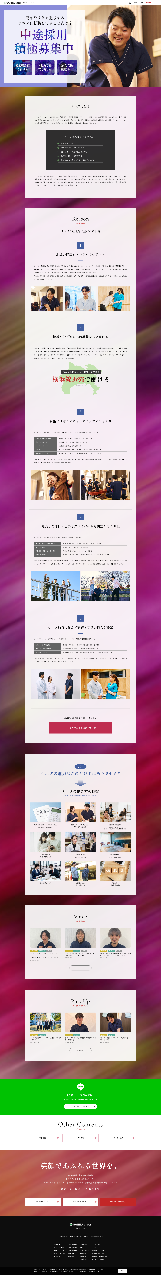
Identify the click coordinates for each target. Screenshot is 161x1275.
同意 (122, 1270)
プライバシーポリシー (99, 1259)
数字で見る (57, 1256)
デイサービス (84, 1244)
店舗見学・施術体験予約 (99, 1256)
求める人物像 (73, 1247)
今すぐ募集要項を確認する (80, 728)
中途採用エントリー (98, 1253)
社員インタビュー (59, 1253)
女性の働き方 (84, 1250)
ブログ (94, 1247)
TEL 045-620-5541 (97, 1236)
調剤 (81, 1247)
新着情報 (83, 1256)
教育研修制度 (73, 1250)
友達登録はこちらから (80, 1106)
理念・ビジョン (59, 1250)
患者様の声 (83, 1259)
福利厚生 (71, 1253)
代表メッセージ (59, 1247)
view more (80, 968)
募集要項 (141, 2)
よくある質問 (96, 1244)
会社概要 (57, 1244)
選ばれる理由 (73, 1244)
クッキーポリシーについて (44, 1271)
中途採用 (135, 2)
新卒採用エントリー (98, 1250)
